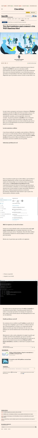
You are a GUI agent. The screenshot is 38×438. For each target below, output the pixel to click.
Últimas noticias (4, 410)
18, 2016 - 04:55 (19, 60)
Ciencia (6, 368)
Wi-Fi (3, 368)
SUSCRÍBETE (27, 12)
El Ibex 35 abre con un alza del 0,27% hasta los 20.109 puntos (17, 22)
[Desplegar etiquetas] (34, 368)
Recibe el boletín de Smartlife (8, 347)
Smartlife (4, 16)
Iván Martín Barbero (19, 59)
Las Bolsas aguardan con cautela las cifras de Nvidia (12, 412)
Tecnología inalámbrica (11, 368)
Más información (5, 373)
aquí (23, 373)
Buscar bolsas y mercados (6, 424)
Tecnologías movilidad (25, 368)
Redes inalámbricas (19, 368)
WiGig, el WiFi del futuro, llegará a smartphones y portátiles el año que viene (21, 353)
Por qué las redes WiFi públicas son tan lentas (20, 359)
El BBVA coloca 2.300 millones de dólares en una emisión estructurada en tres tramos (18, 414)
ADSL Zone (34, 16)
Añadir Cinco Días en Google (32, 63)
